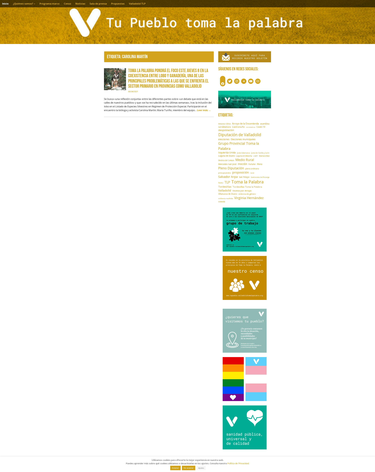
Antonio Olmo (224, 123)
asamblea (264, 123)
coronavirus (250, 127)
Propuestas (118, 3)
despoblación (226, 130)
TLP (227, 182)
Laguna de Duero (226, 155)
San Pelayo (244, 177)
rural (252, 173)
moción (242, 164)
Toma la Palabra (247, 182)
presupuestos (224, 173)
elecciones (223, 139)
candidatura (224, 126)
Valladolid (224, 190)
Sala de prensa (98, 3)
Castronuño (238, 126)
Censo (67, 3)
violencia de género (247, 194)
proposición (240, 172)
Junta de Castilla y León (260, 153)
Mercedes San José (227, 164)
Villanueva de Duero (227, 193)
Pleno (259, 164)
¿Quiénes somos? (23, 3)
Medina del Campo (226, 160)
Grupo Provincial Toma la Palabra (238, 146)
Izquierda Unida (227, 152)
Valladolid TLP (137, 3)
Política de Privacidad (238, 463)
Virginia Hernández (249, 198)
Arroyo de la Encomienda (245, 123)
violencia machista (225, 198)
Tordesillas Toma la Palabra (247, 186)
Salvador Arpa (228, 177)
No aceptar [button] (189, 468)
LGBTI (255, 156)
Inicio (5, 3)
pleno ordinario (252, 168)
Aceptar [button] (175, 468)
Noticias (80, 3)
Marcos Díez (264, 156)
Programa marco (49, 3)
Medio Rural (244, 159)
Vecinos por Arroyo (241, 190)
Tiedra (220, 183)
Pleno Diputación (231, 168)
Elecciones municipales (243, 139)
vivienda (221, 201)
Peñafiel (252, 164)
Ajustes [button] (201, 468)
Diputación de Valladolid (239, 134)
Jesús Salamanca (243, 153)
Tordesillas (224, 186)
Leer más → (204, 110)
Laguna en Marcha (244, 156)
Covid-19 (260, 126)
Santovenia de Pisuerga (260, 177)
